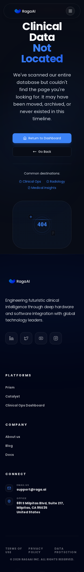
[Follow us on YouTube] (41, 338)
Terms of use (13, 550)
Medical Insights (43, 188)
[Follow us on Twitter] (26, 338)
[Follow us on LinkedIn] (11, 338)
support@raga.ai (31, 489)
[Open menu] (70, 11)
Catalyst (12, 396)
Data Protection (65, 550)
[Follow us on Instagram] (56, 338)
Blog (9, 445)
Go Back (44, 151)
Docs (9, 454)
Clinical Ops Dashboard (25, 405)
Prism (10, 387)
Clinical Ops (32, 181)
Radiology (57, 181)
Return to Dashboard (44, 138)
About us (12, 436)
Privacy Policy (35, 550)
